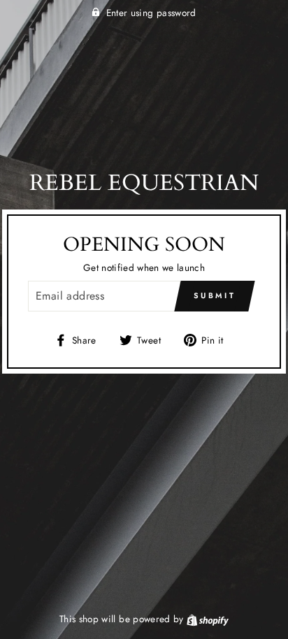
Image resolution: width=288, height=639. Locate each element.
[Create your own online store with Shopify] (208, 619)
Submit (215, 295)
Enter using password (151, 13)
